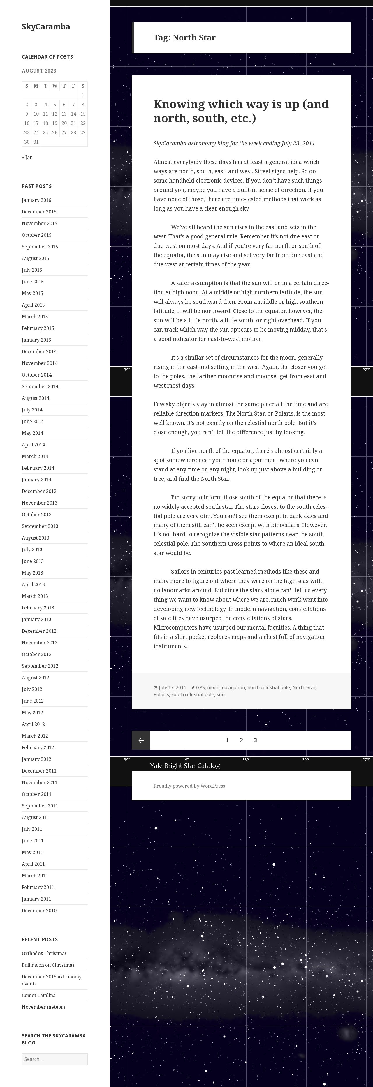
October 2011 (37, 794)
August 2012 (35, 677)
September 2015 (40, 246)
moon (213, 687)
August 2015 (35, 258)
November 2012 (39, 642)
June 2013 (33, 561)
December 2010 (39, 910)
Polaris (161, 694)
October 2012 (37, 654)
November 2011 (39, 782)
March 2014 (35, 456)
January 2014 (36, 479)
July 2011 (32, 829)
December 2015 (39, 211)
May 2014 (32, 433)
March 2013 (35, 596)
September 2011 (40, 806)
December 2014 (39, 351)
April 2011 (33, 864)
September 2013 (40, 526)
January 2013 (36, 619)
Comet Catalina (39, 995)
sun (221, 694)
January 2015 (36, 340)
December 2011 (39, 771)
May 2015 (32, 293)
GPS (200, 687)
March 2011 (35, 875)
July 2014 (32, 409)
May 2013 (32, 573)
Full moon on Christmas (48, 965)
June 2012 (33, 701)
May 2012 (32, 712)
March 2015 (35, 316)
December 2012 (39, 631)
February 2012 (38, 747)
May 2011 (32, 852)
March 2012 (35, 736)
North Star (303, 687)
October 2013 (37, 514)
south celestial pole (192, 694)
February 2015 (38, 328)
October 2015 (37, 235)
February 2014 (38, 468)
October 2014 (37, 375)
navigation (233, 687)
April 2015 (33, 305)
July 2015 (32, 270)
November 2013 (39, 503)
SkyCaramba (46, 26)
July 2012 (32, 689)
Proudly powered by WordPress (189, 786)
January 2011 (36, 899)
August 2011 (35, 817)
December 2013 (39, 491)
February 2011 (38, 887)
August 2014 (35, 398)
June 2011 (33, 840)
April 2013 (33, 584)
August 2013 (35, 538)
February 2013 (38, 608)
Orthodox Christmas (44, 953)
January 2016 (36, 200)
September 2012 (40, 666)
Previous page (141, 740)
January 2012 (36, 759)
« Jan (27, 157)
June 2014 (33, 421)
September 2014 (40, 386)
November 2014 (39, 363)
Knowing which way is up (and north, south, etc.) (241, 111)
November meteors (43, 1007)
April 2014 (33, 444)
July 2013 (32, 549)
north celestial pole (268, 687)
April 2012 (33, 724)
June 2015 (33, 281)
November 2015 (39, 223)
